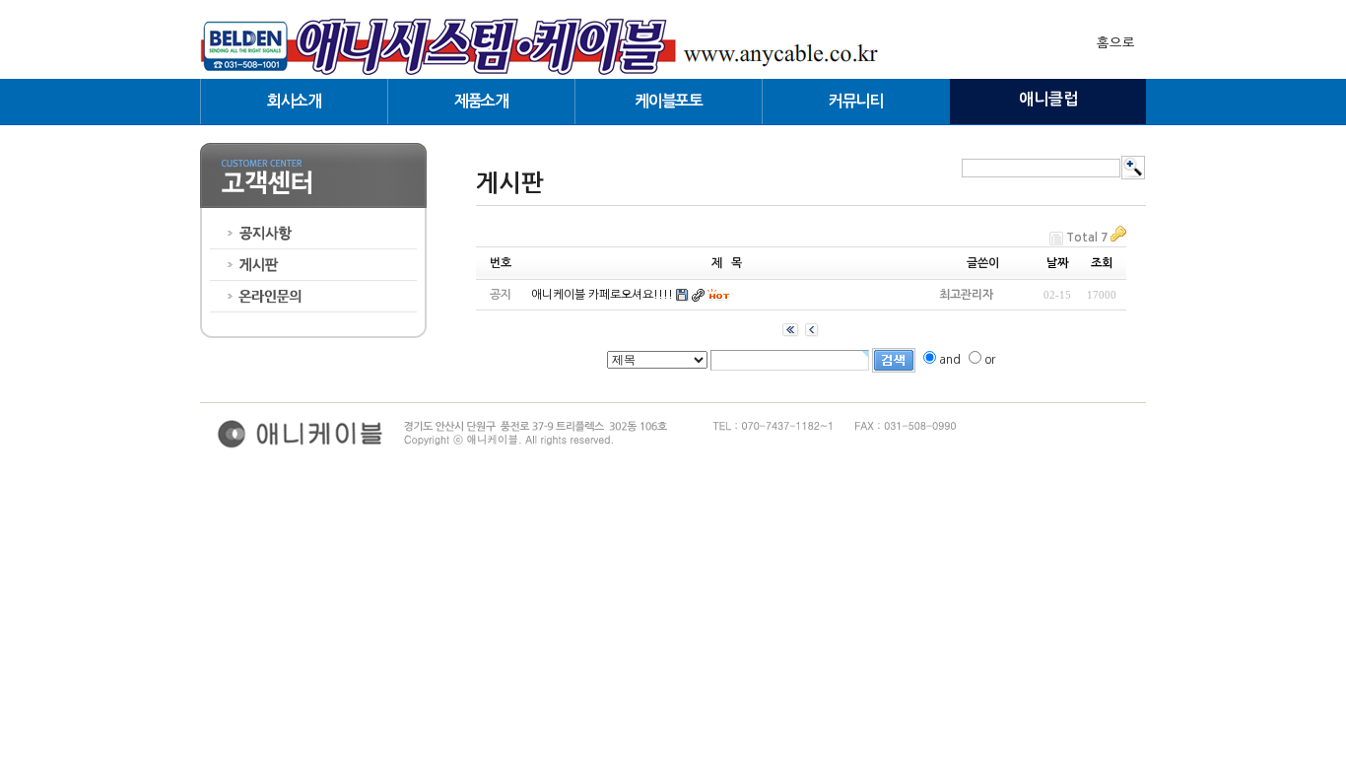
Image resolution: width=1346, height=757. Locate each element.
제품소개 (481, 101)
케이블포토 (668, 101)
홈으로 (1116, 42)
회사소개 (294, 101)
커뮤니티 (856, 101)
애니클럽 (1048, 99)
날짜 (1057, 263)
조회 (1101, 263)
